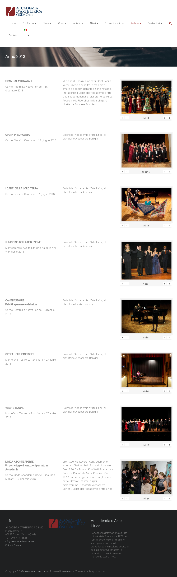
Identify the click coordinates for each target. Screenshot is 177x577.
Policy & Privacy (13, 545)
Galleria (135, 23)
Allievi (93, 23)
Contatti (13, 35)
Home (12, 23)
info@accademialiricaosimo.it (19, 541)
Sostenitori (154, 23)
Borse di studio (113, 23)
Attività (77, 23)
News (46, 23)
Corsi (61, 23)
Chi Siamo (28, 23)
